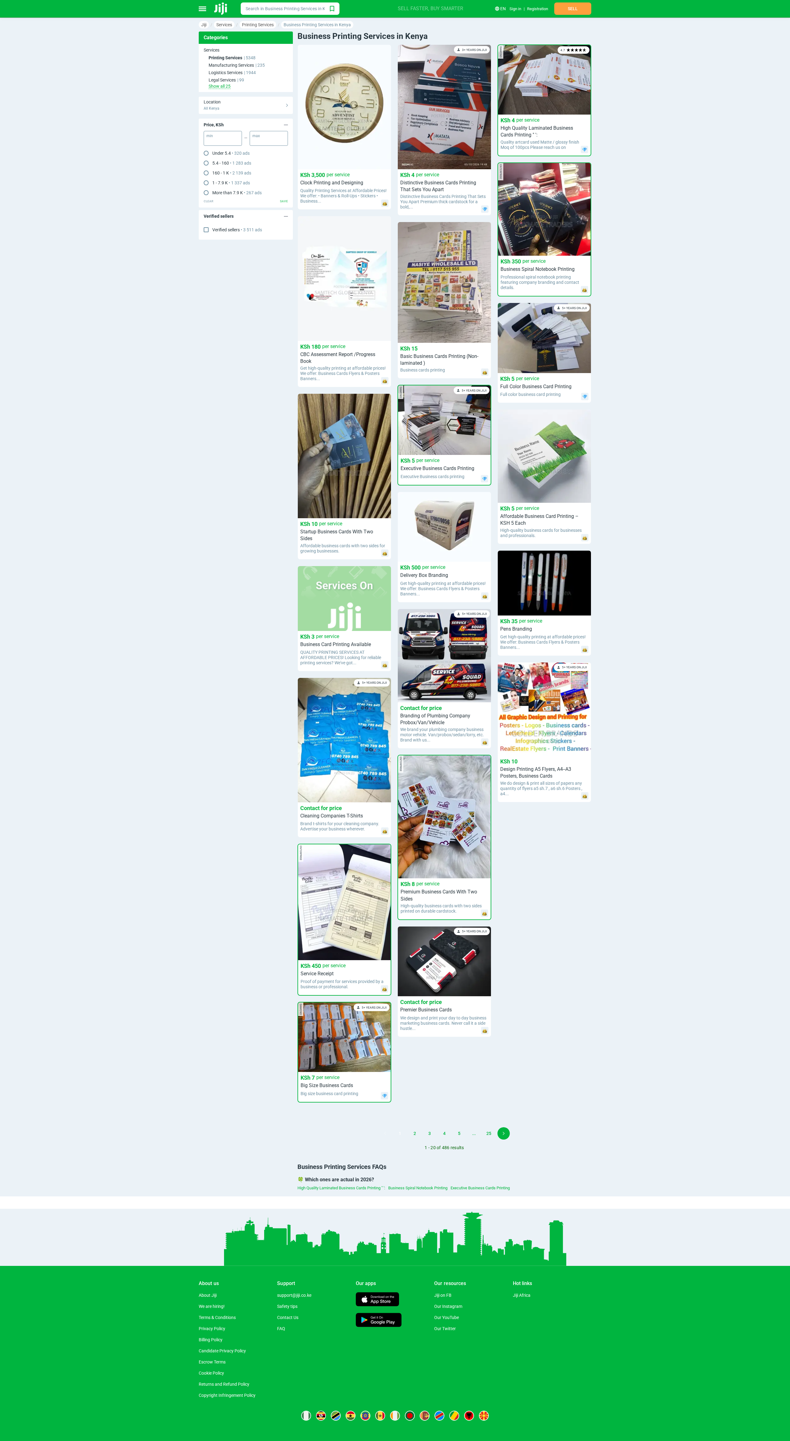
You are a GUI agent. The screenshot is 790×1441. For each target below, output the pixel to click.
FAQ (281, 1328)
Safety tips (287, 1306)
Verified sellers (237, 230)
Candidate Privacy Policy (222, 1350)
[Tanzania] (336, 1416)
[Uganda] (321, 1416)
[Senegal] (380, 1416)
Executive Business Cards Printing (480, 1188)
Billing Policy (210, 1339)
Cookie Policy (211, 1373)
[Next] (503, 1133)
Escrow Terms (212, 1361)
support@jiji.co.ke (294, 1295)
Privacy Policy (212, 1328)
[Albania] (469, 1416)
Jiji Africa (521, 1295)
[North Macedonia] (484, 1416)
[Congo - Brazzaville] (454, 1416)
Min (209, 136)
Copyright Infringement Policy (227, 1395)
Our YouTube (446, 1317)
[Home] (221, 8)
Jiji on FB (442, 1295)
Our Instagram (448, 1306)
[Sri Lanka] (425, 1416)
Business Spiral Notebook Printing (417, 1188)
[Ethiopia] (365, 1416)
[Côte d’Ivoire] (395, 1416)
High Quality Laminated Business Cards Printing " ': (341, 1188)
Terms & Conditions (217, 1317)
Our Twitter (445, 1328)
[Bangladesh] (410, 1416)
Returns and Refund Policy (224, 1384)
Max (256, 136)
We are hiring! (212, 1306)
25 (488, 1133)
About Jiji (208, 1295)
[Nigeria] (306, 1416)
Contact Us (287, 1317)
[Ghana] (351, 1416)
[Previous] (385, 1133)
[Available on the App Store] (377, 1300)
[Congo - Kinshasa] (439, 1416)
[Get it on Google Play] (378, 1321)
